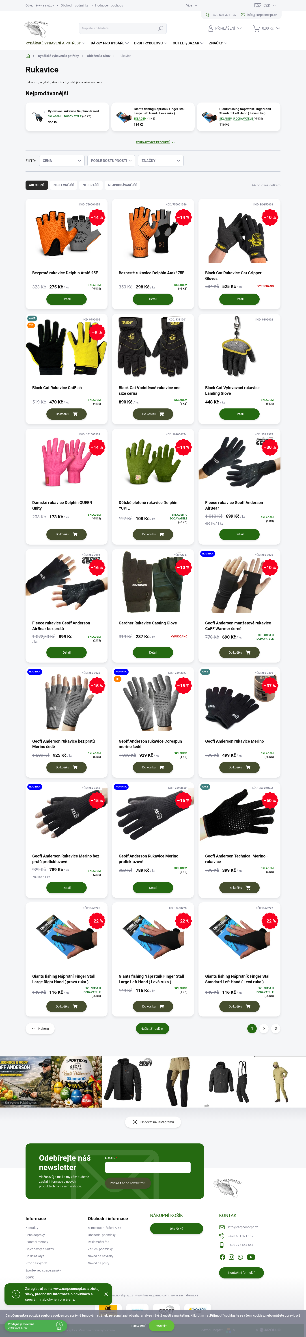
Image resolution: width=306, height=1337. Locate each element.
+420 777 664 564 (240, 1245)
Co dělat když (35, 1256)
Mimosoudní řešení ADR (104, 1228)
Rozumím (161, 1325)
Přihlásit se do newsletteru (128, 1183)
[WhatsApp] (240, 1256)
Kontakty (32, 1228)
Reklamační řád (98, 1242)
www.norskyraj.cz (120, 1295)
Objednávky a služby (40, 5)
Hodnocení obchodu (109, 5)
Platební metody (37, 1242)
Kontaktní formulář (241, 1272)
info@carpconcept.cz (243, 1227)
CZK (266, 5)
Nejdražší (91, 185)
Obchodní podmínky (74, 5)
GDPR (30, 1277)
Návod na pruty (98, 1263)
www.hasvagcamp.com (151, 1295)
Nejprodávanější (122, 185)
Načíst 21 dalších (152, 1028)
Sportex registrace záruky (43, 1270)
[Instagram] (231, 1256)
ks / (176, 1228)
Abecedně (37, 185)
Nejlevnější (64, 185)
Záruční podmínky (100, 1249)
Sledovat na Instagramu (157, 1122)
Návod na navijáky (100, 1256)
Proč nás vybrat (36, 1263)
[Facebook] (222, 1256)
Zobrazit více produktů (153, 142)
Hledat (160, 28)
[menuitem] (56, 43)
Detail (67, 299)
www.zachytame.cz (184, 1295)
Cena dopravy (35, 1235)
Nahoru (43, 1028)
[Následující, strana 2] (264, 1028)
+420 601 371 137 (240, 1236)
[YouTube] (251, 1256)
